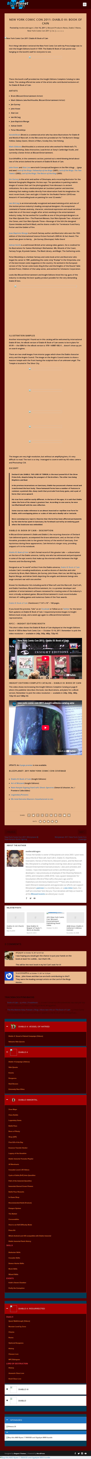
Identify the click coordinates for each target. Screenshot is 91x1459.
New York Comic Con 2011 (38, 31)
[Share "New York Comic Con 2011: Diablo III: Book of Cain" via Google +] (38, 815)
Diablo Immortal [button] (28, 1100)
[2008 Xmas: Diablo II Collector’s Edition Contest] (75, 917)
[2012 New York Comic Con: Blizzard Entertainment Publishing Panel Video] (55, 913)
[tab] (45, 1027)
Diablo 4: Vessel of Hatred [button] (34, 1026)
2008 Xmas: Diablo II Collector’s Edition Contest (75, 928)
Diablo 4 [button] (23, 1052)
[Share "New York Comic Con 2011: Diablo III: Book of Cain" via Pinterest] (47, 815)
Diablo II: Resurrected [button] (31, 1309)
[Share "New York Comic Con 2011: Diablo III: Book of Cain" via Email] (64, 815)
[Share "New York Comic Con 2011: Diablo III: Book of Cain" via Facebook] (29, 815)
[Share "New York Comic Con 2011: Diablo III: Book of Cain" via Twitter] (33, 815)
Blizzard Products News (58, 28)
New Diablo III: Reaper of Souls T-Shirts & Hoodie (34, 928)
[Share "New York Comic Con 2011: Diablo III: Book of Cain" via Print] (69, 815)
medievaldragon (26, 28)
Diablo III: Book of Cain (70, 567)
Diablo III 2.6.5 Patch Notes (15, 927)
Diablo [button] (22, 1400)
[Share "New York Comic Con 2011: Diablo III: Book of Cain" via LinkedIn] (51, 815)
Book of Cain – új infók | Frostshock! (22, 1002)
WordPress (41, 1453)
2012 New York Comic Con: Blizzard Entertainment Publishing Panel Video (55, 921)
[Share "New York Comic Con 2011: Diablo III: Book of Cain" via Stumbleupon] (60, 815)
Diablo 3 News (75, 28)
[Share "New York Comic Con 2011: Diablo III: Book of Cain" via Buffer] (55, 815)
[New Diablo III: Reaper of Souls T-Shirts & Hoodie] (36, 917)
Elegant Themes (20, 1453)
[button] (45, 1432)
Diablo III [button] (23, 1389)
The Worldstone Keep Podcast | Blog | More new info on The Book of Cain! (38, 1010)
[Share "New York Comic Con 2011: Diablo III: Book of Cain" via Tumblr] (42, 815)
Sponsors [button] (16, 1420)
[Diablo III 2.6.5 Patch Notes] (16, 917)
